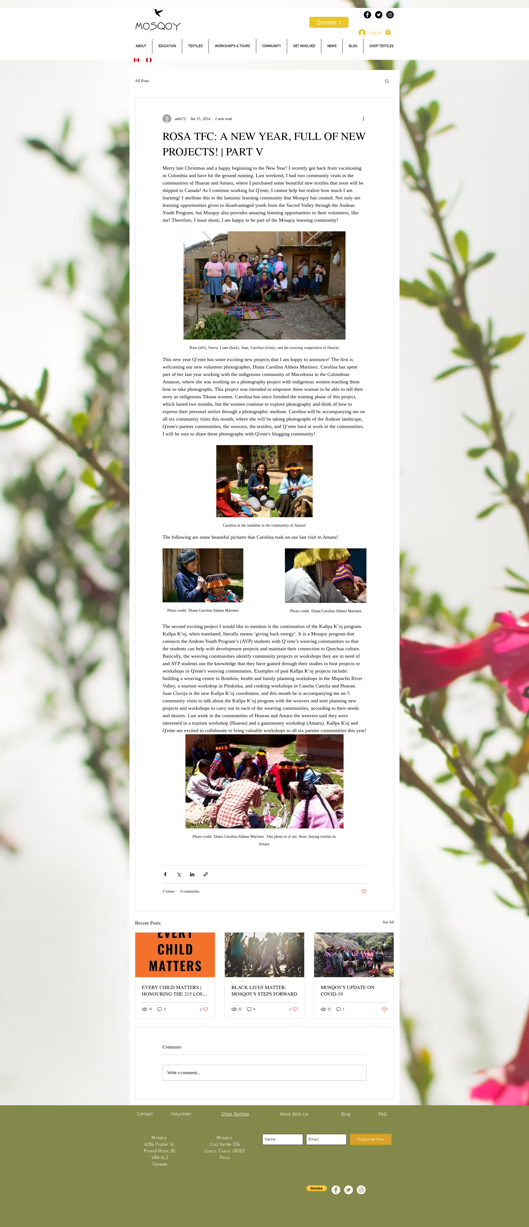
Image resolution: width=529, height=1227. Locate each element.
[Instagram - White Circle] (361, 1189)
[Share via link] (205, 874)
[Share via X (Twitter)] (178, 874)
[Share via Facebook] (165, 874)
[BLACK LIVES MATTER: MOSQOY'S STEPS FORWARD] (264, 955)
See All (388, 922)
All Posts (142, 81)
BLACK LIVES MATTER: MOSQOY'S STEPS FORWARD (264, 990)
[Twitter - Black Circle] (378, 14)
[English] (135, 59)
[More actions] (363, 118)
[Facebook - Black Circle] (367, 14)
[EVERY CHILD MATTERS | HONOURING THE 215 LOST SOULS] (175, 955)
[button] (388, 31)
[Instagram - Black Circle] (390, 14)
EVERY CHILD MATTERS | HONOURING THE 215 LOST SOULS (174, 990)
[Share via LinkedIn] (192, 874)
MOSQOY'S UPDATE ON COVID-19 (347, 990)
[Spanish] (148, 59)
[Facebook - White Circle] (335, 1189)
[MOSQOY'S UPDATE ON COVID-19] (354, 955)
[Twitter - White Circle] (348, 1189)
